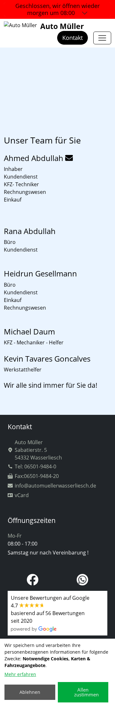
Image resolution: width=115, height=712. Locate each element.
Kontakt (72, 37)
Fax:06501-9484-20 (37, 476)
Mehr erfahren (20, 674)
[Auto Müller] (102, 38)
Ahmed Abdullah (33, 158)
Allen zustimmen (86, 692)
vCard (22, 495)
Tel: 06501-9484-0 (35, 466)
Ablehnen (29, 692)
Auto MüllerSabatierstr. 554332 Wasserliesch (38, 450)
